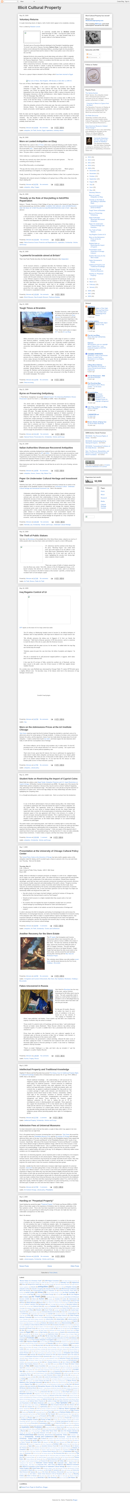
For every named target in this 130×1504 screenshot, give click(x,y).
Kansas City (33, 1371)
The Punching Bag (94, 383)
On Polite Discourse (92, 115)
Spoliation (37, 1446)
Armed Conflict (29, 1292)
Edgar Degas (44, 1330)
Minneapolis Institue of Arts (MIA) (38, 1390)
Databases (52, 1323)
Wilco (54, 1475)
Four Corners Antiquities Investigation (43, 1339)
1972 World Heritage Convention (69, 1280)
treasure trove (53, 1461)
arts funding (59, 1297)
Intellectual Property (30, 1120)
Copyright (50, 1313)
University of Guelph (74, 1468)
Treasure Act (44, 1461)
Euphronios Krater (53, 1334)
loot (78, 1377)
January (92, 287)
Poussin (56, 1419)
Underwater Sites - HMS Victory (46, 1464)
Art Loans (63, 1294)
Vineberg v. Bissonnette (57, 1472)
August (91, 182)
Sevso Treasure (25, 1442)
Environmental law (26, 1334)
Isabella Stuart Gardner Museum (29, 1364)
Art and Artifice (93, 392)
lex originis (58, 1375)
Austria (64, 1299)
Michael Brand (32, 1388)
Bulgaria (43, 1304)
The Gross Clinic (31, 1455)
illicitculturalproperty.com (94, 20)
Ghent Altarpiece (64, 1343)
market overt (46, 1384)
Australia (57, 1299)
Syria (75, 1451)
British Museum (28, 297)
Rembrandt (57, 1425)
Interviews (35, 1362)
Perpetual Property (47, 1204)
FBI (41, 1336)
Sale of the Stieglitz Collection (69, 1430)
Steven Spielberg (56, 1449)
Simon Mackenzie (60, 1442)
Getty (57, 1343)
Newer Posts (24, 1266)
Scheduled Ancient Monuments (59, 1432)
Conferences (24, 1313)
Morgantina (74, 1391)
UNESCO (60, 1464)
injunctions (71, 1356)
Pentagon (27, 1416)
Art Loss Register (74, 1294)
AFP (21, 627)
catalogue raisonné (31, 1308)
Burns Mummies (61, 1304)
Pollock (61, 1417)
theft (71, 1457)
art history (38, 1294)
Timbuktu (38, 1459)
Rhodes (53, 1427)
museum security (73, 1395)
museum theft (23, 1397)
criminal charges (38, 1315)
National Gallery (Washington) (62, 1399)
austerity (50, 1299)
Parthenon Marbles (54, 297)
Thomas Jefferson (30, 1459)
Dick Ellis (59, 1326)
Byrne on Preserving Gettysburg (36, 393)
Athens (34, 1299)
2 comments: (44, 926)
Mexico (65, 1386)
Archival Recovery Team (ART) (68, 1290)
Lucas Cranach (29, 1380)
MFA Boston (23, 1388)
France (22, 1341)
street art (29, 1451)
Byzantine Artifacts (72, 1304)
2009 (89, 168)
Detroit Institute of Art (41, 1326)
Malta (50, 1382)
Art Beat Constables (69, 1292)
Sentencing (64, 1440)
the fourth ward (70, 1453)
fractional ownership (61, 1339)
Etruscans (43, 1334)
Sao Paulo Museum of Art (41, 1432)
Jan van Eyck (74, 1366)
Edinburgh (51, 1330)
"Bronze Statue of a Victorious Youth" (31, 1280)
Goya (46, 1345)
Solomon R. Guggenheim (35, 1444)
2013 (89, 157)
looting (23, 1379)
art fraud (31, 1294)
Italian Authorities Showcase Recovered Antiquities (46, 447)
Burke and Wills (51, 1304)
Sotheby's (56, 1444)
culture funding (48, 1321)
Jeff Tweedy (38, 1367)
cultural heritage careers (61, 1317)
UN (76, 1461)
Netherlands (44, 1404)
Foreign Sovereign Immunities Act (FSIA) (58, 1338)
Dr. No (53, 1328)
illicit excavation (58, 1352)
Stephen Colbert (46, 1449)
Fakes (35, 1336)
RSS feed (98, 24)
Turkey (62, 1461)
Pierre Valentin (49, 1417)
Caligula (46, 1306)
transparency (76, 1459)
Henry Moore (28, 1347)
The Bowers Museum (47, 1453)
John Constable (66, 1367)
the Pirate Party (56, 1457)
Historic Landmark (41, 1349)
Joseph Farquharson (45, 1369)
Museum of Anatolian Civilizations (40, 1395)
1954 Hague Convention (52, 1280)
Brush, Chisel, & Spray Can (97, 422)
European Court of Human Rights (69, 1334)
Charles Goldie (75, 1308)
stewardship (65, 1449)
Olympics (22, 1410)
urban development (39, 1470)
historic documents (30, 1349)
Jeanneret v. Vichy (29, 1367)
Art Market (25, 1297)
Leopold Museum (37, 1375)
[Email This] (55, 128)
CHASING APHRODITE (95, 354)
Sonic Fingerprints (47, 1444)
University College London (49, 1468)
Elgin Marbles (44, 1332)
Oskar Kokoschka (60, 1410)
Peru (50, 1416)
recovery (48, 1425)
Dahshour (22, 1323)
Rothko (44, 1429)
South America (23, 1446)
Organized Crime (40, 1410)
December (93, 170)
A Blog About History (95, 365)
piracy (56, 1417)
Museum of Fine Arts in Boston (58, 1395)
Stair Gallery (32, 1447)
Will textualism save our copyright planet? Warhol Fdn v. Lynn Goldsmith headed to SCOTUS (98, 346)
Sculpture (22, 1440)
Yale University (52, 1477)
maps (73, 1382)
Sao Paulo (28, 1432)
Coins (63, 1311)
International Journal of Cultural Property (56, 1360)
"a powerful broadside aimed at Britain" (40, 255)
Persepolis (43, 1416)
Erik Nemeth (35, 1334)
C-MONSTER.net (93, 414)
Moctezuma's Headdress (53, 1390)
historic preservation (52, 1349)
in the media (73, 1354)
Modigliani (63, 1390)
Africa (23, 1284)
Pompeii (67, 1417)
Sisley (68, 1442)
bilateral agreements (49, 1300)
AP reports (52, 937)
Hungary (42, 1352)
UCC (68, 1461)
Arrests (33, 473)
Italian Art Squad (64, 1364)
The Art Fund (36, 1453)
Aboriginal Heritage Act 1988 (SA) (39, 1282)
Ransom (32, 1425)
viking (38, 1472)
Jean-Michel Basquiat (94, 377)
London (40, 1377)
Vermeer (69, 1470)
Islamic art (43, 1364)
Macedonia (62, 1380)
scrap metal (74, 1438)
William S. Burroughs (62, 1475)
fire (74, 1336)
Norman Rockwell (24, 1408)
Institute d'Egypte (28, 1358)
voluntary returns (58, 130)
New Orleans (70, 1404)
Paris (49, 1412)
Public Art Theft (39, 581)
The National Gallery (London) (44, 1457)
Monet (21, 1391)
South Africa (74, 1444)
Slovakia (75, 1442)
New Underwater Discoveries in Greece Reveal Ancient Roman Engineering (97, 368)
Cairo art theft (27, 1306)
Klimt (63, 1371)
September (93, 179)
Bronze (32, 581)
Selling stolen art (44, 1440)
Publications (76, 1423)
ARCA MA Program (25, 1290)
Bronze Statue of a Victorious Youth (53, 1302)
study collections (37, 1451)
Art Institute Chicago (30, 1190)
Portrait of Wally (46, 1419)
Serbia (70, 1440)
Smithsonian (23, 1444)
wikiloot (48, 1475)
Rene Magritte (65, 1425)
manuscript (63, 1382)
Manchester (56, 1382)
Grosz (73, 1345)
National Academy (73, 1397)
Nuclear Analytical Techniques (49, 1408)
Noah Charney (53, 1406)
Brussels (21, 1304)
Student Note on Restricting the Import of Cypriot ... (96, 245)
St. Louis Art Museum (64, 1446)
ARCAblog (91, 306)
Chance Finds (66, 1308)
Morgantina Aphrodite (26, 1393)
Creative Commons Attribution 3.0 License (98, 465)
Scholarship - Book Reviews (45, 1434)
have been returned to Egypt (64, 74)
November (93, 173)
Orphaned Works (50, 1410)
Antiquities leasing (71, 1287)
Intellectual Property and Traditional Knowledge (44, 1069)
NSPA (38, 1408)
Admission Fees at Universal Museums (40, 1125)
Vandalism (56, 1470)
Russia (37, 1058)
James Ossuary (52, 1366)
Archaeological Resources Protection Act (44, 1290)
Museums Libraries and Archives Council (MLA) (39, 1397)
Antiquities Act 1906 (59, 1286)
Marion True (47, 473)
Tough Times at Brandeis (33, 308)
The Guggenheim (41, 1455)
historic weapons (63, 1349)
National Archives (47, 1399)
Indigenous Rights (56, 1356)
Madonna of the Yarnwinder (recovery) (31, 1382)
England (62, 1332)
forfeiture (73, 1338)
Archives (21, 1292)
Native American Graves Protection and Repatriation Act (40, 242)
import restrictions (63, 1354)
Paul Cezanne (41, 1414)
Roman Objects (31, 1429)
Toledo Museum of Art (53, 1459)
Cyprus (75, 1321)
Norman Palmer (73, 1406)
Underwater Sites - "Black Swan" (67, 1462)
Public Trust (68, 1423)
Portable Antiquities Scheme (29, 1419)
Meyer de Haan (73, 1386)
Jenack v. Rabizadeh (48, 1367)
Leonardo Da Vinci (25, 1375)
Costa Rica (22, 1315)
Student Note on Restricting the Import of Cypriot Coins (48, 778)
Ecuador (36, 1330)
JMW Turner (58, 1367)
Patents (75, 1412)
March (91, 282)
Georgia (26, 1343)
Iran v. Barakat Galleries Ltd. (52, 1362)
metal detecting (31, 1386)
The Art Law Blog (94, 335)
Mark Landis (38, 1384)
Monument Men (45, 1391)
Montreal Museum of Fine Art (32, 1391)
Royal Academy (51, 1429)
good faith (40, 1345)
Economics (29, 1330)
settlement (76, 1440)
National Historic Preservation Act (34, 437)
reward (47, 1427)
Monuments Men (56, 1391)
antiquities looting (24, 1288)
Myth (58, 1397)
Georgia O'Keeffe (34, 1343)
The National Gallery (30, 1457)
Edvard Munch (70, 1330)
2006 (89, 296)
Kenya (51, 1371)
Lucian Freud (55, 1380)
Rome (39, 1429)
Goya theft (53, 1345)
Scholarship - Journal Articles (67, 1436)
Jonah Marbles (75, 1367)
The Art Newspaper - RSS (96, 376)
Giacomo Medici (74, 1343)
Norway (32, 1408)
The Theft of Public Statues (34, 535)
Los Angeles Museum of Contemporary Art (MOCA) (63, 1378)
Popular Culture (75, 1417)
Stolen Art (73, 1449)
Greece (38, 473)
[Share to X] (59, 128)
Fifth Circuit (68, 1336)
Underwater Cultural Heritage (62, 524)
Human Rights (34, 1352)
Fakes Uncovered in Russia (34, 986)
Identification (49, 1352)
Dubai (68, 1328)
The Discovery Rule (59, 1453)
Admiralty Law (28, 524)
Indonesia (64, 1356)
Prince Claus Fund (31, 1421)
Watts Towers (68, 1473)
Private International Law (64, 1421)
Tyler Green (23, 733)
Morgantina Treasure (39, 1393)
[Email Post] (51, 127)
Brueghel (66, 1302)
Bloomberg (31, 539)
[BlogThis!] (57, 128)
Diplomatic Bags (67, 1326)
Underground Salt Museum (26, 1462)
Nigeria (36, 1406)
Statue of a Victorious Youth (54, 1447)
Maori (69, 1382)
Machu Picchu (72, 1380)
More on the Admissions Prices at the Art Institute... (97, 238)
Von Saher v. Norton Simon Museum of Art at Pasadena (46, 1473)
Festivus (62, 1336)
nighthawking (44, 1406)
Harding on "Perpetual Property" (37, 1200)
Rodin (76, 1427)
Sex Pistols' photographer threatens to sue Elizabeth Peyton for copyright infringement (101, 397)
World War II (41, 1477)
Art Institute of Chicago (62, 1136)
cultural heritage (48, 1317)
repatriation (49, 130)
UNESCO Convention (72, 1464)
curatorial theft (57, 1321)
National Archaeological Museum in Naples (30, 1399)
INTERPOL (22, 1362)
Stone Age (22, 1451)
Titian (44, 1459)
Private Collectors (50, 1421)
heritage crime (46, 1347)
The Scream (65, 1457)
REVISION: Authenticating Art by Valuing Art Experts (96, 442)
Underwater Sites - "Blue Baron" (27, 1464)
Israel (49, 1364)
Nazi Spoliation (59, 979)
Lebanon (75, 1373)
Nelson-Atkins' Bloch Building (32, 1404)
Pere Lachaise (35, 1416)
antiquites (33, 1286)
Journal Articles (55, 1369)
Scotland (43, 1438)
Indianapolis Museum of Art (33, 1356)
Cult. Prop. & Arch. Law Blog (97, 407)
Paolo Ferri (43, 1412)
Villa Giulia (45, 1472)
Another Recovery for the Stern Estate (39, 933)
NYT (56, 332)
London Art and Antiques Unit (52, 1377)
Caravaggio (22, 1308)
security (28, 1440)
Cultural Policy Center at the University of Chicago (37, 857)
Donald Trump (31, 1328)
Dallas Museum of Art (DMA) (32, 1323)
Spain (30, 1446)
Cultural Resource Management (27, 1321)
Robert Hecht (60, 1427)
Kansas (27, 1371)
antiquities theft (49, 1288)
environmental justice (73, 1332)
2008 (89, 291)
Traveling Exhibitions (34, 1461)
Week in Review (32, 1475)
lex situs (66, 1375)
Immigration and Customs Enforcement (35, 979)
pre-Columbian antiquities (66, 1419)
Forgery (37, 187)
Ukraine (72, 1461)
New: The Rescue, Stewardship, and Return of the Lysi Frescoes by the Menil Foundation (97, 452)
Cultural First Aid (38, 1317)
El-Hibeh (36, 1332)
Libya (71, 1375)
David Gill (29, 1168)
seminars (52, 1440)
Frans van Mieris (44, 1341)
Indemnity (22, 1356)
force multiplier (41, 1338)
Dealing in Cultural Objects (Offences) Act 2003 (37, 1324)
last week (47, 739)
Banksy (28, 1300)
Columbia (77, 1311)
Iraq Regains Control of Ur (33, 592)
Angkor (73, 1284)
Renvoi (77, 1425)
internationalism (72, 1360)
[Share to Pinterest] (63, 128)
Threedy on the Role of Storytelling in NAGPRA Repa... (97, 201)
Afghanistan (75, 1282)
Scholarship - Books (61, 1434)
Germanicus (43, 1343)
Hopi (32, 1351)
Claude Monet (64, 1310)
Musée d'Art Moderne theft (59, 1393)
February (92, 284)
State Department (41, 1447)
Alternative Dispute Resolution (63, 1284)
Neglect (73, 1403)
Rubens (59, 1429)
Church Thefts (48, 1310)
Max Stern (51, 979)
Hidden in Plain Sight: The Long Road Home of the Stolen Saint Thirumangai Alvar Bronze (101, 312)
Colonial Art (70, 1311)
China (31, 1310)
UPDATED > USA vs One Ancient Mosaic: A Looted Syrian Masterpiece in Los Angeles (98, 357)
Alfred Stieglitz (50, 1284)
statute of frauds (66, 1447)
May (91, 190)
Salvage (21, 1432)
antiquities (27, 130)
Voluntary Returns (29, 19)
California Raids (37, 1306)
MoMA (69, 1390)
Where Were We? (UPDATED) (96, 337)
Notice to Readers (93, 408)
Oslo (67, 1410)
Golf (34, 1345)
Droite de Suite (61, 1328)
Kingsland (57, 1371)
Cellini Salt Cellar (42, 1308)
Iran (41, 1362)
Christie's (38, 1310)
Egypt (44, 130)
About (103, 494)
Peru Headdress (58, 1416)
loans (34, 1377)
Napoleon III (64, 1397)
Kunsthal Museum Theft (41, 1373)
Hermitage (66, 1347)
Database (43, 1323)
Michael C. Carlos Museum (44, 1388)
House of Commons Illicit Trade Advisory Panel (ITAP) (48, 1351)
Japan (21, 1367)
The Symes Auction (92, 93)
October (92, 176)
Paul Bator (32, 1414)
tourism (69, 1459)
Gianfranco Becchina (26, 1345)
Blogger (75, 1500)
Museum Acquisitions (72, 1393)
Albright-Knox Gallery (33, 1284)
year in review (63, 1477)
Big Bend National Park (37, 1300)
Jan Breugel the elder (63, 1366)
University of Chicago (63, 1468)
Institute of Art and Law (41, 1358)
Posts (90, 54)
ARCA (57, 1288)
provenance (43, 1423)
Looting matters (93, 321)
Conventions (42, 1313)
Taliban (21, 1453)
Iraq (25, 722)
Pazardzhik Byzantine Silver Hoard (66, 1414)
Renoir (71, 1425)
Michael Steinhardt (57, 1388)
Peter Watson (67, 1416)
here (31, 148)
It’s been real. (92, 416)
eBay (32, 187)
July (90, 184)
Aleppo (43, 1284)
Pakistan (24, 1412)
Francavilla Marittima (72, 1339)
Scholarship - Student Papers (29, 1438)
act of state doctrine (53, 1282)
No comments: (44, 127)
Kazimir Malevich (42, 1371)
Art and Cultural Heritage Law (54, 1292)
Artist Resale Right (50, 1297)
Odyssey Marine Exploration (67, 1408)
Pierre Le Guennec (39, 1417)
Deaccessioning (29, 382)
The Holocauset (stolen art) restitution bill (57, 1455)
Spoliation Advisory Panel (49, 1446)
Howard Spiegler (73, 1351)
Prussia (52, 1423)
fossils (28, 1339)
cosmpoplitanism (72, 1313)
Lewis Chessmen (48, 1375)
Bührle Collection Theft (31, 1304)
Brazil (22, 1302)
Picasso (30, 1417)
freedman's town (65, 1341)
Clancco (90, 343)
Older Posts (75, 1266)
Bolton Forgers (67, 1300)
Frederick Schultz (54, 1341)
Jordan (36, 1369)
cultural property (29, 1259)
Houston (65, 1351)
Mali (45, 1382)
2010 (89, 165)
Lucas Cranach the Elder (42, 1380)
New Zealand (28, 1406)
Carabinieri (74, 1306)
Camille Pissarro (63, 1306)
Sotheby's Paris (66, 1444)
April (91, 279)
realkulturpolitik (39, 1425)
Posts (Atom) (53, 1272)
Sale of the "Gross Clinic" (49, 1431)
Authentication (73, 1299)
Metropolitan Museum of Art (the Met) (49, 1386)
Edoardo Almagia (60, 1330)
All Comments (92, 57)
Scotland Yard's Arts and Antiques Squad (59, 1438)
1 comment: (44, 837)
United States (36, 1468)
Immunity (32, 1354)
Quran (22, 1425)
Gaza (72, 1341)
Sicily (51, 1442)
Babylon (22, 1300)
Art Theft (33, 130)
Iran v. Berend (67, 1362)
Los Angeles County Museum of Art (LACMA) (38, 1378)
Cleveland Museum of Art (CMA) (51, 1311)
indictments (46, 1356)
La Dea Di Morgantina (55, 1373)
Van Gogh (48, 1470)
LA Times (41, 145)
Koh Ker (69, 1371)
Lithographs (28, 1377)
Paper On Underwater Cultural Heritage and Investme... (96, 225)
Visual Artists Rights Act (71, 1472)
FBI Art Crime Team (51, 1336)
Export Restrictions (25, 1336)
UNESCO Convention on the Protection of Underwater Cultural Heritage (43, 1466)
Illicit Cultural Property (39, 7)
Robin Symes (69, 1427)
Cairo (21, 1306)
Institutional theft (53, 1358)
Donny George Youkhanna (43, 1328)
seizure (34, 1440)
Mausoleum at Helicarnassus (58, 1384)
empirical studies (54, 1332)
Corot (56, 1313)
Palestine (30, 1412)
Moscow (48, 1393)
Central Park (51, 1308)
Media (103, 501)
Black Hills (58, 1300)
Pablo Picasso (74, 1410)
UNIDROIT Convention (72, 1466)
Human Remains (24, 1352)
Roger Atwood (23, 1429)
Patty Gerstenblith (24, 1414)
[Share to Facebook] (61, 128)
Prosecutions (34, 1423)
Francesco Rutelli (32, 1341)
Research (104, 498)
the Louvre (72, 1455)
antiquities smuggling (37, 1288)
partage (56, 1412)
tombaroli (63, 1459)
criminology (48, 1315)
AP (42, 453)
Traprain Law (24, 1461)
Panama (37, 1412)
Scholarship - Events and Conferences (48, 928)
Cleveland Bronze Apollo (34, 1311)
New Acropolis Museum (41, 297)
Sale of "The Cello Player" (34, 1430)
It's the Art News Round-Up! (96, 423)
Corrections (62, 1313)
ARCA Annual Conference (68, 1289)
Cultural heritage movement (36, 1319)
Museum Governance (25, 1395)
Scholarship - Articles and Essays (55, 437)
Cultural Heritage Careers (103, 506)
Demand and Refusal (69, 1324)
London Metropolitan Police (69, 1377)
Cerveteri (58, 1308)
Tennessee (28, 1453)
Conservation (34, 1313)
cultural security (39, 1321)
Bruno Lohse (73, 1302)
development (51, 1326)
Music (53, 1397)
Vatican (63, 1470)
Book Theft (76, 1300)
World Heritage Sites (31, 1477)
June (91, 187)
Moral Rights (66, 1391)
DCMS (58, 1323)
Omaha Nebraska (30, 1410)
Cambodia (53, 1306)
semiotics (58, 1440)
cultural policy (35, 768)
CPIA (28, 1315)
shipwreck (45, 1442)
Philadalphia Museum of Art (42, 1136)
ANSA (47, 453)
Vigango (32, 1472)
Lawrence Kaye (67, 1373)
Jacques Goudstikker (40, 1366)
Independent (64, 259)
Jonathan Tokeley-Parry (26, 1369)
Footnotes (30, 1338)
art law (57, 1294)
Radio (27, 1425)
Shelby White (37, 1442)
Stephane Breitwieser (34, 1449)
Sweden (60, 1451)
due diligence (75, 1328)
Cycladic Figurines (67, 1321)
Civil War (57, 1310)
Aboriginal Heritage (24, 1282)
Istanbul (55, 1364)
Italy (42, 473)
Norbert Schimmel (63, 1406)
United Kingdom (24, 1468)
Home (50, 1266)
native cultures (50, 1403)
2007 (89, 293)
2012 (89, 160)
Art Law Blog (66, 332)
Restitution (68, 979)
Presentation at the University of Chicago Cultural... (96, 251)
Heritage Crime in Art (57, 1347)
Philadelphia (49, 1190)
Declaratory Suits (57, 1324)
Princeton (41, 1421)
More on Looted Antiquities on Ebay (38, 141)
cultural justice (50, 1319)
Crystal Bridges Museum (60, 1315)
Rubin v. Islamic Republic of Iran (71, 1429)
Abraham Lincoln (35, 26)
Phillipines (23, 1417)
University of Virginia (26, 1470)
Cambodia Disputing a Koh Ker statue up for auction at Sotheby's (101, 139)
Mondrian (75, 1390)
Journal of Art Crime (66, 1369)
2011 (89, 163)
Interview (29, 1362)
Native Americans (38, 1403)
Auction (39, 130)
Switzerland (67, 1451)
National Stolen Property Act (37, 1401)
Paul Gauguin (51, 1414)
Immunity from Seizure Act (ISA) (46, 1354)
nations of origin (52, 1401)
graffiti (59, 1345)
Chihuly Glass (24, 1310)
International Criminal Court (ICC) (36, 1360)
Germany (50, 1343)
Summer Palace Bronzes (49, 1451)
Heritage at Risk (37, 1347)
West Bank (42, 1475)
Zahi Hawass (72, 1477)
